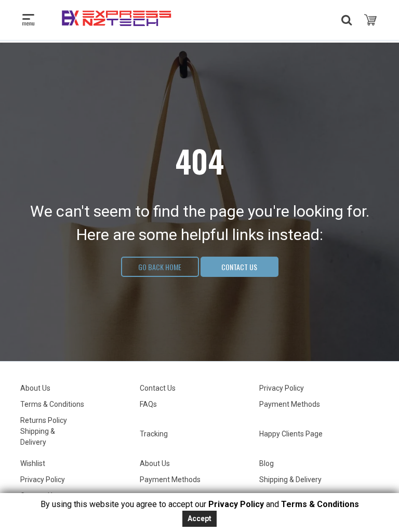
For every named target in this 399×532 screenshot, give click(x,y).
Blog (266, 463)
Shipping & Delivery (290, 479)
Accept (199, 518)
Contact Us (239, 266)
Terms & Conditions (52, 404)
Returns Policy (43, 420)
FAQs (148, 404)
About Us (35, 388)
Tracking (154, 434)
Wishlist (32, 463)
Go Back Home (159, 266)
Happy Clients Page (291, 434)
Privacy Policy (281, 388)
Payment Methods (289, 404)
